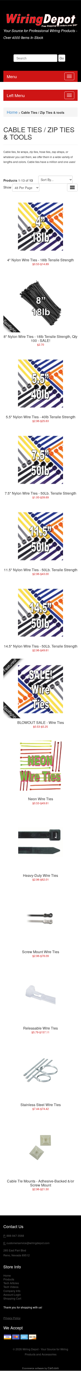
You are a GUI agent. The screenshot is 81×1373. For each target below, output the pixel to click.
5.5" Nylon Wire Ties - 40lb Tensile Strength (40, 416)
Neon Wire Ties (40, 798)
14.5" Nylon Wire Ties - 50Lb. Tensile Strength (40, 646)
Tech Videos (10, 1287)
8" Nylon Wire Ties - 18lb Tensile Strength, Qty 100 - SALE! (40, 338)
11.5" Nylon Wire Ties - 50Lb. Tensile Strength (40, 569)
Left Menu (16, 95)
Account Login (12, 1294)
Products (8, 1279)
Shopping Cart (12, 1298)
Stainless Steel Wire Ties (40, 1104)
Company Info (11, 1291)
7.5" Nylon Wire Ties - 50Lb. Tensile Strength (40, 493)
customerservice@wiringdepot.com (28, 1243)
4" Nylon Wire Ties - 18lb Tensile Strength (40, 259)
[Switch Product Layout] (72, 187)
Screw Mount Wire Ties (40, 951)
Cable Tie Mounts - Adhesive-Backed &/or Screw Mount (40, 1183)
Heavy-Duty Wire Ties (40, 875)
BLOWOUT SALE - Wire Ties (40, 722)
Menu (12, 76)
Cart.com (53, 1368)
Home (12, 112)
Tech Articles (11, 1283)
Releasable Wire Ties (40, 1028)
